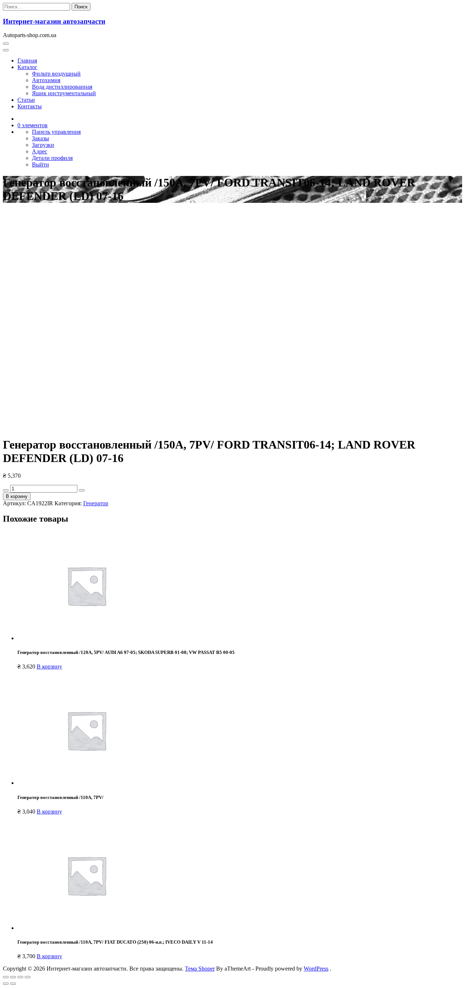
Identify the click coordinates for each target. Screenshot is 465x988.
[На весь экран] (20, 977)
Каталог (27, 67)
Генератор (95, 503)
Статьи (26, 100)
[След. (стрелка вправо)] (13, 984)
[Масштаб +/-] (28, 977)
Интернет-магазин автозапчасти (54, 21)
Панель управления (56, 132)
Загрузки (43, 145)
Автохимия (46, 80)
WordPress (316, 968)
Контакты (29, 106)
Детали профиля (52, 158)
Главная (27, 60)
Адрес (39, 151)
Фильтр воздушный (56, 74)
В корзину (17, 496)
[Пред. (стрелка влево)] (6, 984)
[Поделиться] (13, 977)
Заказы (40, 138)
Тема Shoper (200, 968)
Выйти (40, 164)
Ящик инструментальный (64, 93)
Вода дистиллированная (62, 87)
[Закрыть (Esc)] (6, 977)
